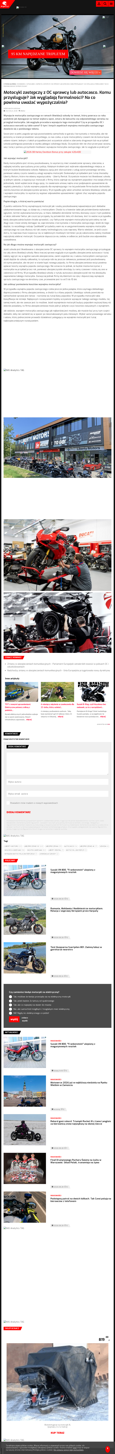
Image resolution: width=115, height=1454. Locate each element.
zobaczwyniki (25, 1019)
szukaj (105, 4)
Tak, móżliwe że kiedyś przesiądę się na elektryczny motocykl (42, 996)
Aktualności (31, 84)
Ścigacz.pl (4, 4)
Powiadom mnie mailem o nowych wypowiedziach (34, 803)
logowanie (99, 4)
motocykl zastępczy (76, 850)
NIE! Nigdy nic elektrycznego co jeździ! (31, 1013)
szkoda (104, 846)
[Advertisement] (57, 348)
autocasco (70, 846)
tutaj (75, 1448)
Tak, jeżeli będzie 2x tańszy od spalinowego (33, 1001)
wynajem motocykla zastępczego (20, 854)
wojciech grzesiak (14, 850)
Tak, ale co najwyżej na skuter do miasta (32, 1005)
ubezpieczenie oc (33, 846)
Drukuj (22, 111)
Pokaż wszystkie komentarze (16, 739)
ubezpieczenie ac (88, 846)
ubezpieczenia (54, 846)
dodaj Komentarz (19, 812)
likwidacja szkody (49, 854)
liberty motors (13, 846)
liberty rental (56, 850)
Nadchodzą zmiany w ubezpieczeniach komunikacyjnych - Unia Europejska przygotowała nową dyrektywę (58, 670)
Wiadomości (21, 84)
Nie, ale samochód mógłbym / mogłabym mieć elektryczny (41, 1009)
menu (111, 4)
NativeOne (57, 724)
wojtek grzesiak (36, 850)
